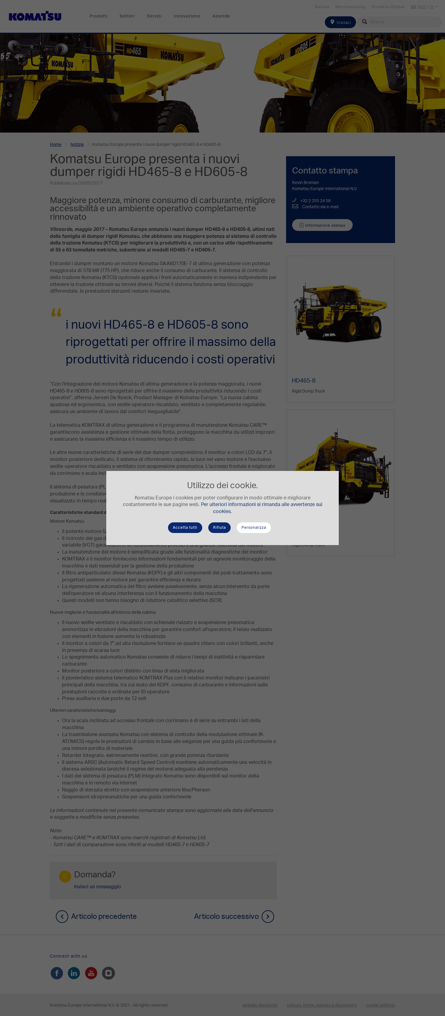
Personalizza (254, 527)
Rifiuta (219, 527)
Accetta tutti (185, 527)
